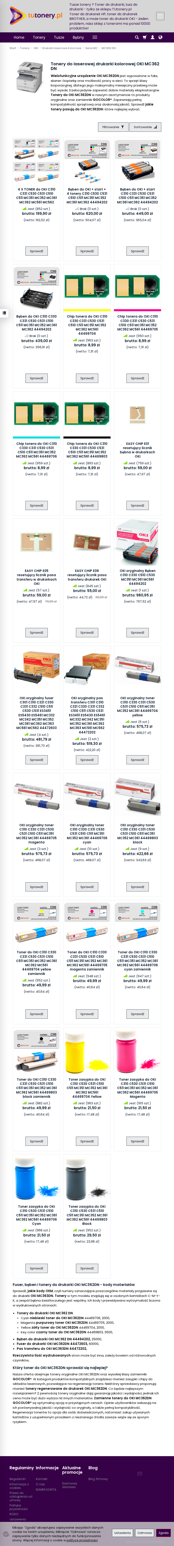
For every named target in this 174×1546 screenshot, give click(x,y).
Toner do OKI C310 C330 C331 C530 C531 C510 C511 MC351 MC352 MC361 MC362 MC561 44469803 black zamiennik (36, 1088)
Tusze (59, 37)
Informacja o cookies (19, 1486)
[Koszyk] (145, 37)
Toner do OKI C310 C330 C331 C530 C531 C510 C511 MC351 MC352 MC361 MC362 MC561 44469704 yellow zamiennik (36, 963)
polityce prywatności (82, 1540)
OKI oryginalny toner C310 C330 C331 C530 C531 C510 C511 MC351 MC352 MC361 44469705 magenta (36, 833)
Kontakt (42, 1479)
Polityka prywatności (19, 1507)
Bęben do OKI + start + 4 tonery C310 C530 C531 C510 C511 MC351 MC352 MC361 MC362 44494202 (87, 195)
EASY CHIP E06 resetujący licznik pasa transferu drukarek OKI (87, 575)
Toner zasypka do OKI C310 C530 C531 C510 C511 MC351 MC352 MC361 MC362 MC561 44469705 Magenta (137, 1088)
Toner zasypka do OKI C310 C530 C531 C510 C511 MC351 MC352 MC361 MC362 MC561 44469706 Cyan (36, 1215)
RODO (14, 1514)
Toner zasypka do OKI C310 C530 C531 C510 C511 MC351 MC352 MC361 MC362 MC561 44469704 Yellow (87, 1088)
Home (19, 37)
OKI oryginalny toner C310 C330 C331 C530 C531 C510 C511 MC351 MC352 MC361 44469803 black (137, 833)
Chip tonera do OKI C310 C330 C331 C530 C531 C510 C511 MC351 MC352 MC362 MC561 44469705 (137, 323)
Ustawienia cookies (18, 1521)
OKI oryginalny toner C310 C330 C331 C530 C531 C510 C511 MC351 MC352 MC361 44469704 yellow (137, 706)
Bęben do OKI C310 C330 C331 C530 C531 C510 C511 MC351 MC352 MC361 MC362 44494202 (36, 323)
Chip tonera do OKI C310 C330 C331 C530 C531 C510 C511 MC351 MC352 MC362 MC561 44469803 (87, 450)
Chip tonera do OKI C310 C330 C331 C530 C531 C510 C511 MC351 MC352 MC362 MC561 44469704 (87, 325)
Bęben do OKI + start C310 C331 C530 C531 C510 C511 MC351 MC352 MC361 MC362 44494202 (137, 195)
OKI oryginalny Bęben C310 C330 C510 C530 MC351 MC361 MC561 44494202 (138, 577)
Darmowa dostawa (69, 1485)
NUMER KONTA (46, 1489)
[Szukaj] (137, 37)
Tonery (39, 37)
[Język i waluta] (160, 37)
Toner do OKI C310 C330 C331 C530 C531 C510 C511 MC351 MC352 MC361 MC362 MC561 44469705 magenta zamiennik (87, 961)
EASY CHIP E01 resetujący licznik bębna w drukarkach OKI (137, 450)
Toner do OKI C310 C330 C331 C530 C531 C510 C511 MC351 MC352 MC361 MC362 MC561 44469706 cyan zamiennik (137, 961)
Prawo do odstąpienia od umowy (21, 1496)
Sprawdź (36, 251)
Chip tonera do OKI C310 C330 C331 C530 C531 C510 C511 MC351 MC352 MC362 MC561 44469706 (36, 450)
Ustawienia (122, 1533)
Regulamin (18, 1479)
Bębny (78, 37)
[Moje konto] (153, 37)
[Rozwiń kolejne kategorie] (94, 37)
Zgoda (163, 1533)
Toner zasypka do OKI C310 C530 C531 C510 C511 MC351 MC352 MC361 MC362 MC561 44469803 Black (87, 1215)
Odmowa (145, 1533)
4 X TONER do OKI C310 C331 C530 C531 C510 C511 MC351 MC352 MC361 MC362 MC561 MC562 (36, 195)
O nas (40, 1484)
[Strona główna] (36, 15)
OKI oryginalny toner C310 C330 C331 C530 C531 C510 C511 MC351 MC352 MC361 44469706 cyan (87, 833)
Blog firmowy (98, 1479)
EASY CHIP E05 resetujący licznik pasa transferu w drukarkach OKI (37, 577)
